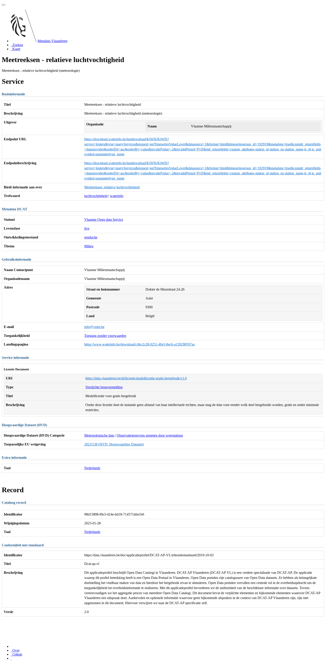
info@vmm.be (94, 327)
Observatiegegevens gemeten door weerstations (150, 435)
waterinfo (116, 196)
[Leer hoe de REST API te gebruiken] (11, 658)
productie (90, 237)
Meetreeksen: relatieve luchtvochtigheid (112, 187)
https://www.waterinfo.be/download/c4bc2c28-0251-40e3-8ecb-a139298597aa (139, 344)
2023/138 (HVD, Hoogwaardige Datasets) (114, 444)
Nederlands (92, 468)
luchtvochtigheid (96, 196)
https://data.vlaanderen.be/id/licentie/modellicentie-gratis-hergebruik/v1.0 (136, 378)
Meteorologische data (99, 435)
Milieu (88, 246)
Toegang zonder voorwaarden (105, 336)
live (86, 228)
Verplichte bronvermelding (104, 387)
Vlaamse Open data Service (103, 219)
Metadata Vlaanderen (52, 41)
